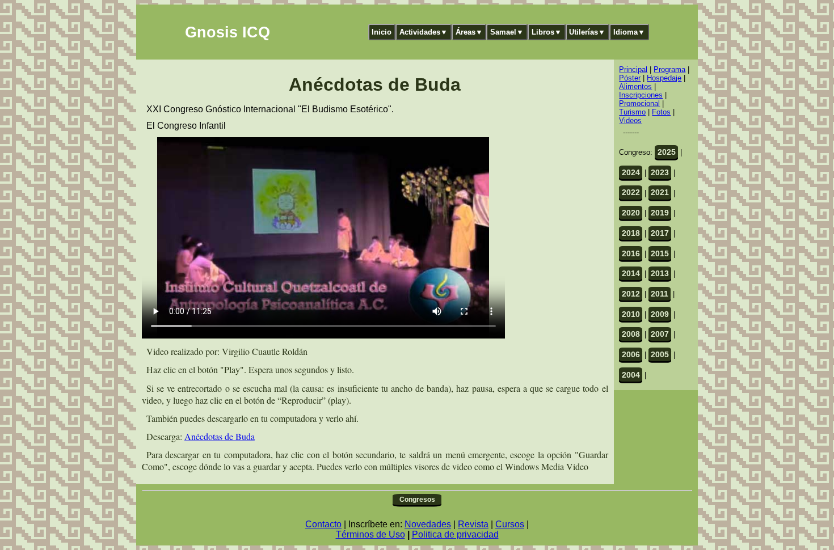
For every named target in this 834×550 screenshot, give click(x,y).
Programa (669, 69)
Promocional (639, 103)
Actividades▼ (423, 32)
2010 (631, 314)
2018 (631, 233)
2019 (660, 212)
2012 (631, 293)
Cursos (509, 524)
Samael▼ (507, 32)
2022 (631, 192)
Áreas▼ (469, 32)
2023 (660, 172)
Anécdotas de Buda (219, 436)
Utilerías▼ (587, 32)
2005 (660, 354)
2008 (631, 334)
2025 (667, 151)
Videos (630, 120)
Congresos (417, 500)
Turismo (632, 112)
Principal (633, 69)
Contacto (323, 524)
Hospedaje (664, 78)
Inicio (381, 32)
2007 (660, 334)
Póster (630, 78)
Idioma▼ (629, 32)
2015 (660, 253)
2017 (660, 233)
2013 (660, 273)
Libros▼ (547, 32)
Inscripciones (641, 95)
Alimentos (635, 86)
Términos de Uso (370, 534)
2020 (631, 212)
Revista (473, 524)
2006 (631, 354)
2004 (631, 374)
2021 (660, 192)
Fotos (661, 112)
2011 (659, 293)
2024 (631, 172)
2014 (631, 273)
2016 (631, 253)
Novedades (428, 524)
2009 (660, 314)
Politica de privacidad (455, 534)
